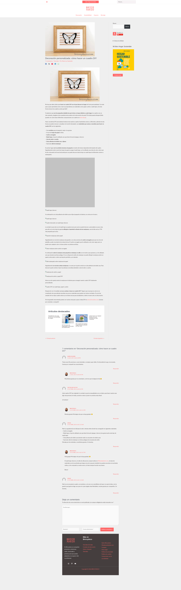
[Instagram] (68, 563)
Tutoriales (56, 61)
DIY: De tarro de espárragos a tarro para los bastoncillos (68, 326)
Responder (116, 368)
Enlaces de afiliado (119, 40)
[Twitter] (49, 64)
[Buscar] (135, 1)
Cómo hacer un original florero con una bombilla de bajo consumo (95, 317)
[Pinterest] (52, 64)
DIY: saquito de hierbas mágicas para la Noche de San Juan (81, 325)
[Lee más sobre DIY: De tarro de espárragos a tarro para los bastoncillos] (68, 318)
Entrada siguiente (99, 338)
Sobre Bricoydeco (106, 543)
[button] (90, 2)
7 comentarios (49, 61)
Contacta (104, 547)
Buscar (114, 23)
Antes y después (87, 549)
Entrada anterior (50, 338)
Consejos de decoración (89, 547)
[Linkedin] (55, 64)
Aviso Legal (104, 549)
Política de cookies (106, 554)
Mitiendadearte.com (103, 461)
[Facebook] (46, 64)
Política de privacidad (107, 551)
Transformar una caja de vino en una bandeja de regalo (54, 317)
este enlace (83, 117)
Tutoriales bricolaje (88, 544)
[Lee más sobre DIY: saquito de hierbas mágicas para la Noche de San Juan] (82, 318)
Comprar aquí (117, 75)
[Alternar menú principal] (47, 2)
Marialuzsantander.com (108, 545)
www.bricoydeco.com (93, 299)
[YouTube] (75, 563)
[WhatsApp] (58, 64)
